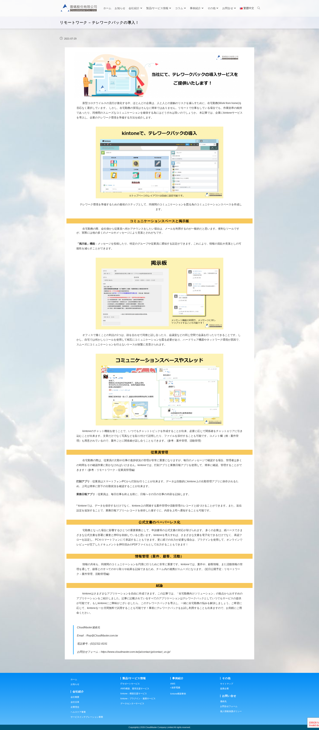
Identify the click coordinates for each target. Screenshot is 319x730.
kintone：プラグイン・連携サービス (138, 698)
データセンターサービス (132, 703)
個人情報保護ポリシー (231, 711)
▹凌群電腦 (175, 687)
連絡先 (223, 701)
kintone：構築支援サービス (133, 693)
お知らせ (75, 684)
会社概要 (75, 697)
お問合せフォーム (228, 706)
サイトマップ (226, 683)
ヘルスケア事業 (78, 712)
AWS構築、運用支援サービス (134, 688)
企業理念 (75, 707)
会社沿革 (75, 702)
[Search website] (259, 8)
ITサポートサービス (130, 683)
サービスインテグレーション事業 (87, 717)
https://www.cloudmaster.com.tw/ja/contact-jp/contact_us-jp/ (135, 651)
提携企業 (224, 688)
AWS (172, 683)
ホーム (74, 679)
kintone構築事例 (178, 693)
